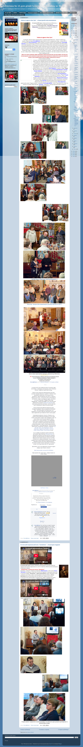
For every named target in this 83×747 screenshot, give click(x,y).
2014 (74, 154)
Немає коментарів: (35, 538)
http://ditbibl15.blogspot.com (11, 64)
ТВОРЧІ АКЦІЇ (22, 12)
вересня (75, 128)
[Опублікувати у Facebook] (46, 538)
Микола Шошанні (49, 433)
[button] (43, 487)
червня (75, 135)
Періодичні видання (33, 12)
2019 (74, 32)
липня (75, 133)
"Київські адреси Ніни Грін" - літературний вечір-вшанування (38, 20)
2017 (74, 35)
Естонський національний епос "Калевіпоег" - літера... (76, 58)
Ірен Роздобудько (45, 427)
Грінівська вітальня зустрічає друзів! (45, 491)
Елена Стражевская (38, 511)
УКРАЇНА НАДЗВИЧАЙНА (62, 12)
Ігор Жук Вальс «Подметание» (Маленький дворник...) (44, 279)
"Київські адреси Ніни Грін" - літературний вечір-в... (76, 49)
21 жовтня (41, 493)
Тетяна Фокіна (47, 430)
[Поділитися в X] (45, 538)
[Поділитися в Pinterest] (48, 538)
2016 (74, 151)
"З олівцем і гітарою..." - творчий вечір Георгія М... (76, 67)
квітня (75, 140)
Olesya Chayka (40, 430)
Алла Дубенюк (33, 382)
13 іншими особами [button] (54, 382)
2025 (74, 25)
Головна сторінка (44, 729)
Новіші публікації (25, 729)
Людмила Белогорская (44, 428)
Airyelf (50, 743)
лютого (75, 146)
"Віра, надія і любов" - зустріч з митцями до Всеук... (76, 104)
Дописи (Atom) (30, 732)
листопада (75, 39)
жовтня (75, 42)
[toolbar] (32, 509)
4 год (43, 522)
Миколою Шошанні (45, 382)
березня (75, 143)
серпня (75, 130)
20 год (45, 384)
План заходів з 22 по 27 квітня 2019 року (14, 14)
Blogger (60, 743)
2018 (74, 33)
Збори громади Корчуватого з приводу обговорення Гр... (76, 122)
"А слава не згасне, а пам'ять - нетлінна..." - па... (76, 85)
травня (75, 138)
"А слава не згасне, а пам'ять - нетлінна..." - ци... (76, 95)
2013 (74, 156)
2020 (74, 30)
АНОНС (15, 12)
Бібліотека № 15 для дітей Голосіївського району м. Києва (34, 6)
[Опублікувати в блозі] (44, 538)
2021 (74, 28)
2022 (74, 26)
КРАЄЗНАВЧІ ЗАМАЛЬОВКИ (46, 12)
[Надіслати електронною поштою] (43, 538)
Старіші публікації (63, 729)
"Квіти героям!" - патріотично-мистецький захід (76, 113)
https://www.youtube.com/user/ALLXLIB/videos (43, 450)
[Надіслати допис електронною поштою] (41, 538)
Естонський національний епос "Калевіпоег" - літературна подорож (40, 544)
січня (75, 149)
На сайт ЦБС (8, 12)
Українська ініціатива (48, 402)
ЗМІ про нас (73, 12)
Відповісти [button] (42, 521)
